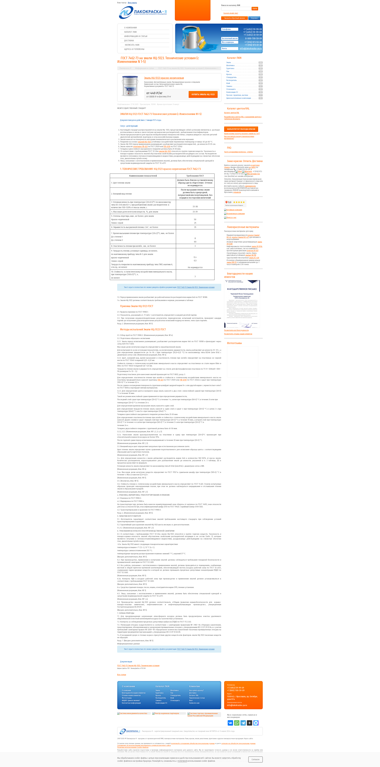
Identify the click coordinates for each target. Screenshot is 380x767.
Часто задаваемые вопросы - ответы (238, 152)
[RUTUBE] (191, 12)
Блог (191, 700)
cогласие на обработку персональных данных (238, 743)
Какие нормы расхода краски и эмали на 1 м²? (242, 134)
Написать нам (131, 45)
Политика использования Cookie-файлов (132, 747)
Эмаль (228, 62)
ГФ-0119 (167, 146)
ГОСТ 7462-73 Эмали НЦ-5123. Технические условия (195, 287)
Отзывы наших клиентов (242, 304)
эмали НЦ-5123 (165, 151)
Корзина (254, 18)
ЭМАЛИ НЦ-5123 (128, 114)
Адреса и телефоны (134, 49)
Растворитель (231, 80)
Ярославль (132, 2)
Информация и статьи (135, 36)
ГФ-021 (160, 380)
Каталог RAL (193, 695)
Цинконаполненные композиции (238, 98)
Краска (229, 74)
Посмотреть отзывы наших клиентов (238, 334)
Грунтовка (230, 68)
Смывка (229, 86)
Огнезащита (231, 89)
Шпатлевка (230, 65)
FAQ (229, 147)
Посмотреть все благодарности (236, 330)
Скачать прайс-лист (230, 13)
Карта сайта (248, 739)
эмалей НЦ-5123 (144, 142)
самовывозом (250, 186)
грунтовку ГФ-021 (140, 146)
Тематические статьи (197, 698)
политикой (182, 761)
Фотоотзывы (234, 343)
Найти (255, 9)
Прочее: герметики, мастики (237, 95)
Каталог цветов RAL (238, 108)
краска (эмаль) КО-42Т (240, 237)
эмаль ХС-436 (254, 258)
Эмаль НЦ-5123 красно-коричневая (164, 78)
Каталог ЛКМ (130, 32)
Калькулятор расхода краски (241, 129)
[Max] (196, 12)
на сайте (252, 167)
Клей (228, 83)
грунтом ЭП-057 (252, 251)
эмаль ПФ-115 (231, 262)
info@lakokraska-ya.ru (251, 48)
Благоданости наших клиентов (133, 693)
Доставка (129, 40)
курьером (237, 192)
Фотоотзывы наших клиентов (242, 361)
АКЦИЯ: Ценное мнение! (131, 700)
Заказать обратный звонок (234, 18)
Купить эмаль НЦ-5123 (203, 94)
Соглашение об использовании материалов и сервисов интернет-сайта (144, 745)
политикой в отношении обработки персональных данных (193, 743)
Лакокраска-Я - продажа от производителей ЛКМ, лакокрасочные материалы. (156, 739)
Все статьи (121, 674)
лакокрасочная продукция (233, 739)
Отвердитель (231, 77)
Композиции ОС (232, 92)
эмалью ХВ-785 (250, 255)
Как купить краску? (196, 690)
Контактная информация (131, 703)
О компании (130, 27)
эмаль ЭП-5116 (257, 246)
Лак (227, 71)
